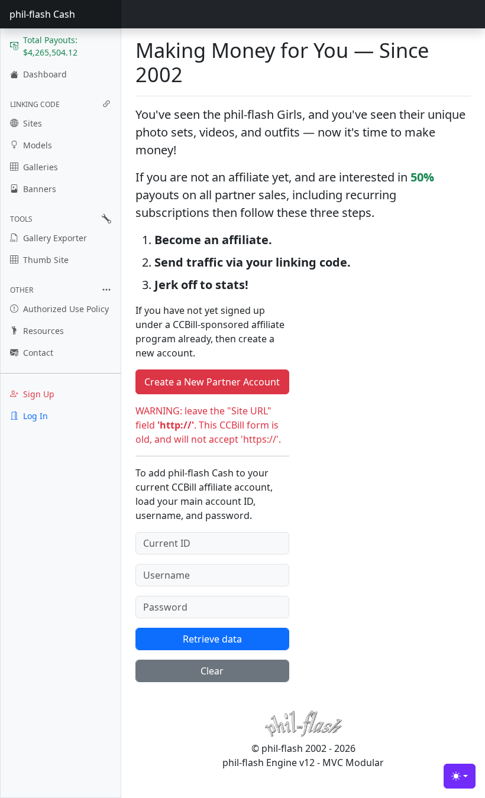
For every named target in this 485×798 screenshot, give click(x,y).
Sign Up (38, 394)
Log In (35, 415)
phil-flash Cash (42, 14)
